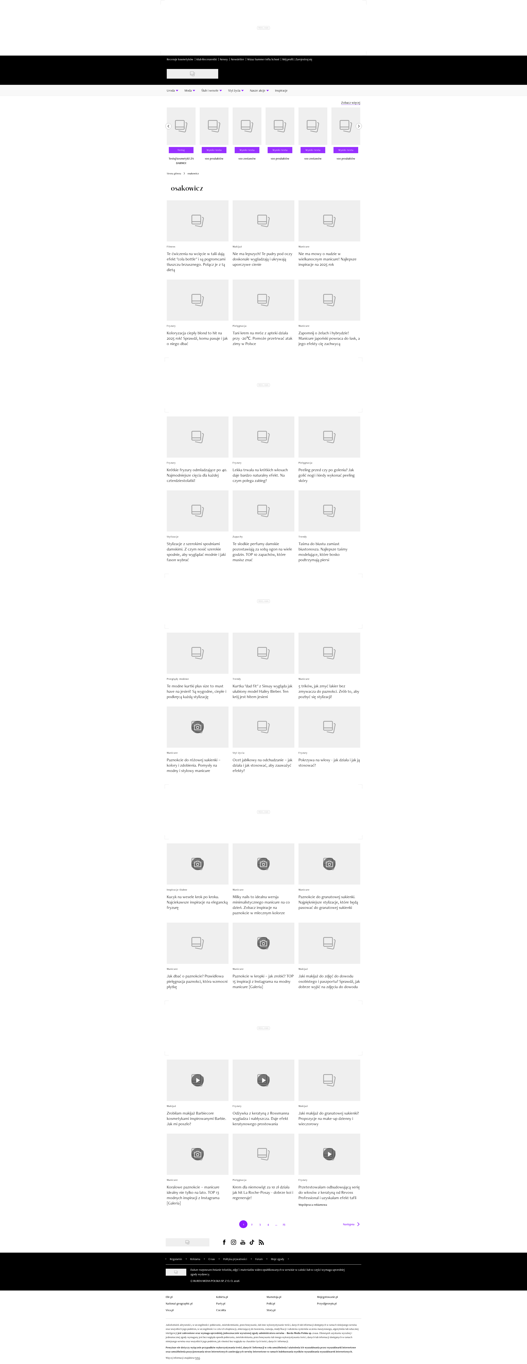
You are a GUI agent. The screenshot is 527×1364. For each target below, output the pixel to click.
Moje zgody (277, 1259)
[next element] (359, 138)
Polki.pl (271, 1303)
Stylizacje (173, 536)
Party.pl (220, 1303)
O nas (211, 1259)
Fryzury (171, 326)
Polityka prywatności (235, 1259)
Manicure (304, 246)
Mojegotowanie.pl (327, 1297)
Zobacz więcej (350, 102)
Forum (259, 1259)
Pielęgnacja (240, 326)
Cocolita (221, 1310)
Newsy (224, 59)
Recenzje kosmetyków (180, 59)
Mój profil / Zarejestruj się (297, 59)
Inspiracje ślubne (177, 889)
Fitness (171, 246)
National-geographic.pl (179, 1303)
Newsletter (237, 59)
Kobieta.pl (222, 1297)
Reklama (195, 1259)
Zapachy (238, 536)
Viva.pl (170, 1310)
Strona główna (174, 173)
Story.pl (271, 1310)
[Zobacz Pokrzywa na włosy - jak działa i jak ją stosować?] (329, 727)
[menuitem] (172, 90)
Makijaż (237, 246)
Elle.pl (169, 1297)
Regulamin (176, 1259)
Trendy (302, 536)
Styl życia (239, 752)
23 (285, 1225)
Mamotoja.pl (274, 1297)
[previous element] (168, 138)
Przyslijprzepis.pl (327, 1303)
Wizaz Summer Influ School (263, 59)
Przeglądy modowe (178, 679)
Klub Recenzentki (206, 59)
